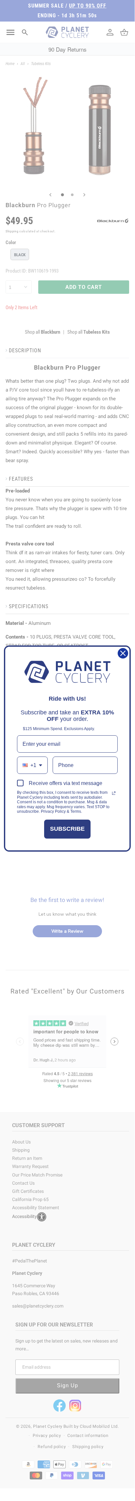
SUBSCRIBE (67, 829)
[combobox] (32, 765)
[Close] (123, 653)
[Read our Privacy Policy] (114, 793)
